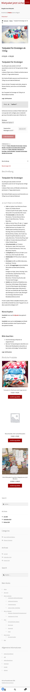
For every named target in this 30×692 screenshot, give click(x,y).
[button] (25, 28)
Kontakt (5, 667)
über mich (6, 592)
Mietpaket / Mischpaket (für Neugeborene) (17, 613)
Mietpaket (14, 149)
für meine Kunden (12, 637)
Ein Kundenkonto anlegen (13, 621)
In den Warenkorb (8, 136)
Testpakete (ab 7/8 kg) (13, 616)
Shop (5, 620)
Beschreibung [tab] (5, 161)
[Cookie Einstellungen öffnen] (3, 690)
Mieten (11, 21)
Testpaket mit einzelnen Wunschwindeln (15, 147)
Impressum (6, 663)
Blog (5, 640)
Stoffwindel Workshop (13, 601)
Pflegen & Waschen (8, 540)
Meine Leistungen (7, 596)
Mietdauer (4, 120)
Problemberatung (12, 604)
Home (5, 589)
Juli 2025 (6, 516)
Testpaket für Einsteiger (21, 151)
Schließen (27, 2)
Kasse (9, 631)
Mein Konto (10, 625)
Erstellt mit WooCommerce (7, 682)
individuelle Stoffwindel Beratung (15, 598)
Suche (15, 689)
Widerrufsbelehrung (8, 660)
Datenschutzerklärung (8, 654)
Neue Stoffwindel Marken (9, 537)
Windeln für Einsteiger (7, 153)
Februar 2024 (7, 522)
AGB (5, 657)
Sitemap (6, 670)
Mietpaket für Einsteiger (16, 146)
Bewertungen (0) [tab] (6, 166)
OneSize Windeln (11, 151)
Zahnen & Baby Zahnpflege (14, 608)
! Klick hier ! (4, 16)
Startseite (6, 21)
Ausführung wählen (15, 397)
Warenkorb (10, 628)
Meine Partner (7, 635)
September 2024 (7, 519)
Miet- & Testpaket (7, 611)
